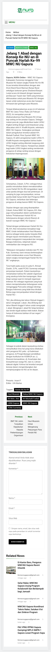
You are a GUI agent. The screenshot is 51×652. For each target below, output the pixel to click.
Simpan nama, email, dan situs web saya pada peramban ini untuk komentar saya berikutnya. (24, 531)
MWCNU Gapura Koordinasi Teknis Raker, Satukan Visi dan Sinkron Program (31, 609)
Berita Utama (22, 48)
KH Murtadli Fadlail (31, 399)
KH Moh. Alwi (13, 399)
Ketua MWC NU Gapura (33, 394)
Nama (12, 498)
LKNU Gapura (13, 403)
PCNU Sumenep (14, 408)
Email (12, 508)
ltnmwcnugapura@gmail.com (19, 69)
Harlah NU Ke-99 (22, 390)
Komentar (13, 468)
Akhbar (10, 48)
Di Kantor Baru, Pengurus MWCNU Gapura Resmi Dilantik (29, 565)
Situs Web (13, 518)
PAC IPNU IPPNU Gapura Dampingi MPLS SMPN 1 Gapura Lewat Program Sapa (31, 630)
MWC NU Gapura (30, 403)
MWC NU (33, 48)
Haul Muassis (13, 394)
